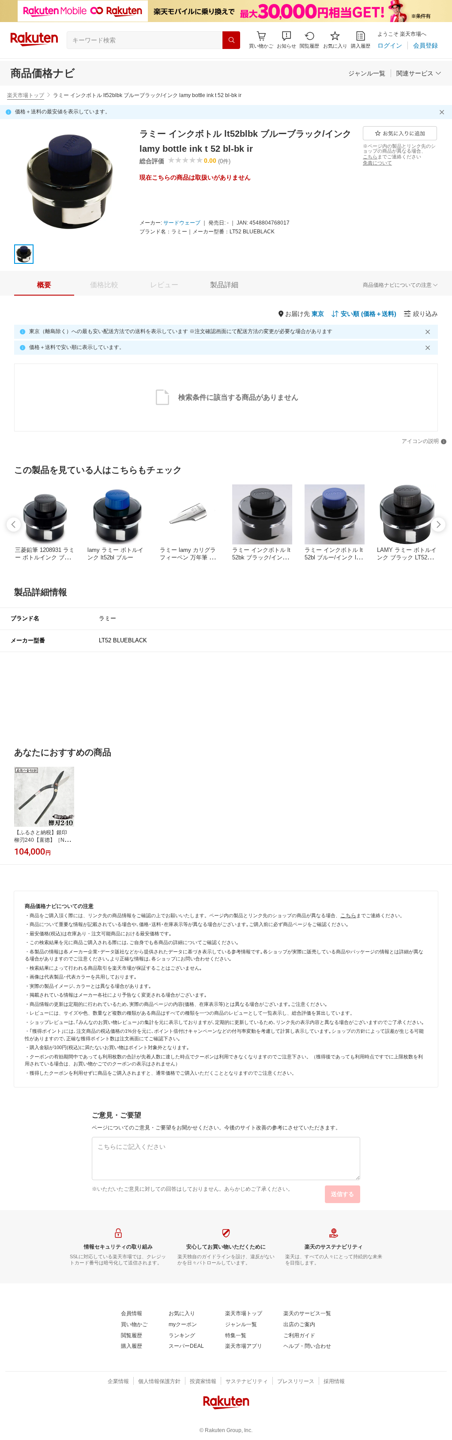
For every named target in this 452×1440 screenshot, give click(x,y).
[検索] (231, 40)
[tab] (44, 285)
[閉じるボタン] (443, 112)
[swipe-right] (438, 525)
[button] (286, 40)
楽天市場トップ (25, 95)
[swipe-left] (14, 525)
